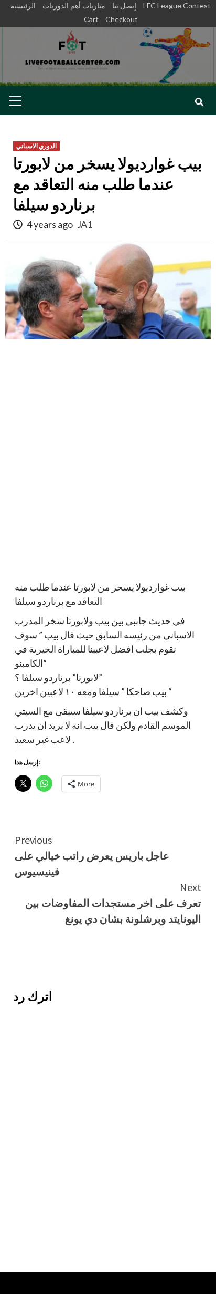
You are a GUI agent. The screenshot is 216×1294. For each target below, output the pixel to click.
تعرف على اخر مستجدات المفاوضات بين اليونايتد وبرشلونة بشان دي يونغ (113, 903)
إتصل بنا (124, 5)
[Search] (199, 102)
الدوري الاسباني (36, 146)
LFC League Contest (177, 5)
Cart (91, 19)
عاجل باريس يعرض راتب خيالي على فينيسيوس (92, 855)
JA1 (84, 224)
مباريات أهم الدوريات (73, 5)
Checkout (121, 19)
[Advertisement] (108, 452)
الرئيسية (23, 5)
